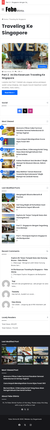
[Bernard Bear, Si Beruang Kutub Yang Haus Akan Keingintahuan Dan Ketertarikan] (8, 152)
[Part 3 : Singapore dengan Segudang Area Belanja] (8, 228)
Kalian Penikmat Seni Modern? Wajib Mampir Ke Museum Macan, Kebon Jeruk (31, 163)
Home (5, 19)
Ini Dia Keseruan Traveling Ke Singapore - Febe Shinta (29, 270)
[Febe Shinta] (15, 9)
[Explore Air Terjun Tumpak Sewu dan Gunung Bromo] (8, 218)
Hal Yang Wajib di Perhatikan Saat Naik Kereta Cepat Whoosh (30, 206)
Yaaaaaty (15, 292)
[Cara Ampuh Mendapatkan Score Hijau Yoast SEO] (8, 142)
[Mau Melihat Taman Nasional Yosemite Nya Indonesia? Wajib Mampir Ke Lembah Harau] (8, 175)
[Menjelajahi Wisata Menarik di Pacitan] (8, 197)
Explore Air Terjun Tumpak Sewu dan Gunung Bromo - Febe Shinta (29, 259)
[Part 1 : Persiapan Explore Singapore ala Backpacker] (8, 239)
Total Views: (6, 324)
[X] (25, 409)
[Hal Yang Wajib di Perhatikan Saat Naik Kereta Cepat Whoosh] (8, 208)
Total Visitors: (7, 328)
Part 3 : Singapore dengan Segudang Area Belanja (24, 2)
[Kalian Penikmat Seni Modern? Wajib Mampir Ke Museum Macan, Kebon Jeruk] (8, 163)
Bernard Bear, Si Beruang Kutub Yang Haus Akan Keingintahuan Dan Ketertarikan (32, 151)
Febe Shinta (7, 71)
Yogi (13, 281)
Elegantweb (37, 419)
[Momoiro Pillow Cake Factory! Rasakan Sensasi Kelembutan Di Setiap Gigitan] (8, 131)
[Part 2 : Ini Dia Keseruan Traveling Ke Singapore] (40, 360)
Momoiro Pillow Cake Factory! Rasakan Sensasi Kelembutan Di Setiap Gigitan (30, 130)
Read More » (10, 93)
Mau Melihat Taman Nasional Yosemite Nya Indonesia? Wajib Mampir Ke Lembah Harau (29, 174)
